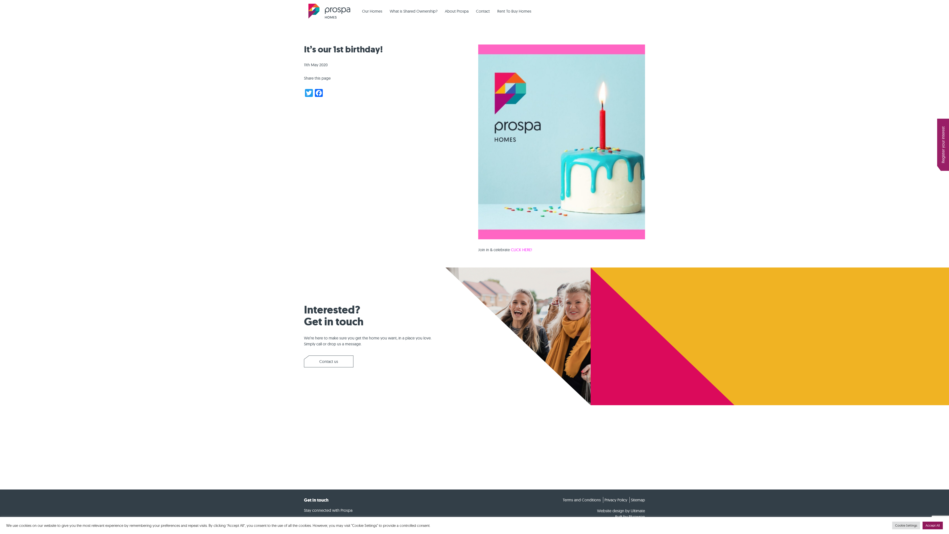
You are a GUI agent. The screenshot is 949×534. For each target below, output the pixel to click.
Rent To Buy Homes (514, 11)
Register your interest (943, 144)
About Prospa (457, 11)
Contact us (328, 361)
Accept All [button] (933, 525)
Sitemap (638, 499)
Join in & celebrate (505, 249)
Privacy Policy (615, 499)
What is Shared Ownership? (413, 11)
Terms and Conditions (582, 499)
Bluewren (637, 516)
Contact (483, 11)
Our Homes (372, 11)
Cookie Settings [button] (906, 525)
